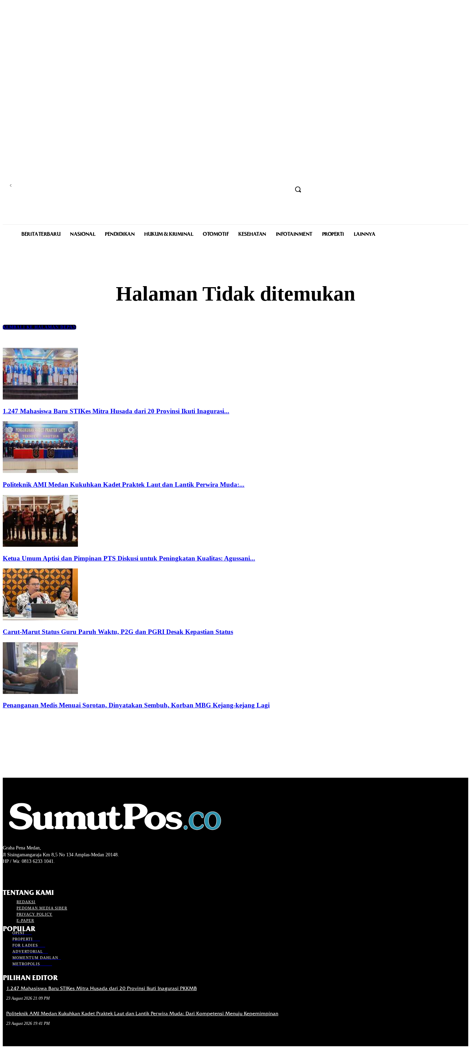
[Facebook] (7, 874)
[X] (31, 874)
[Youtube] (43, 874)
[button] (298, 189)
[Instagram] (19, 874)
